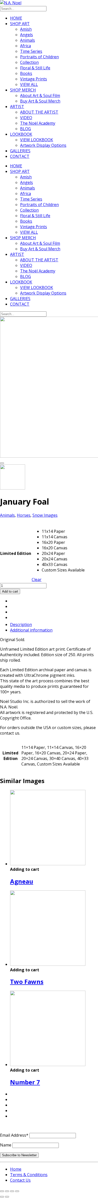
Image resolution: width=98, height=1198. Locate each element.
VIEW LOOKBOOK (36, 139)
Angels (26, 34)
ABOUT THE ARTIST (39, 112)
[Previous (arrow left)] (2, 1196)
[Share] (12, 1191)
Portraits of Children (39, 57)
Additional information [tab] (31, 630)
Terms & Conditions (28, 1174)
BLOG (25, 128)
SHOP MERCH (23, 90)
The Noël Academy (37, 123)
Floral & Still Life (35, 68)
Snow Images (45, 515)
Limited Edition (15, 553)
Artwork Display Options (43, 145)
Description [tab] (21, 624)
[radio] (63, 531)
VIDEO (26, 117)
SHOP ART (20, 23)
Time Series (31, 51)
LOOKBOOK (21, 134)
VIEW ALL (29, 84)
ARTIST (17, 106)
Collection (29, 62)
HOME (16, 18)
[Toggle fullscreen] (7, 1191)
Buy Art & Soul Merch (40, 101)
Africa (25, 46)
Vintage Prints (33, 79)
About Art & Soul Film (40, 95)
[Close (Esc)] (17, 1191)
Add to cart (10, 591)
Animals (27, 40)
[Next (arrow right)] (7, 1196)
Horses (23, 515)
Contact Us (20, 1180)
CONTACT (19, 156)
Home (15, 1169)
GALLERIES (20, 151)
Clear (36, 579)
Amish (26, 29)
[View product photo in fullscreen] (2, 463)
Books (26, 73)
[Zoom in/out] (2, 1191)
